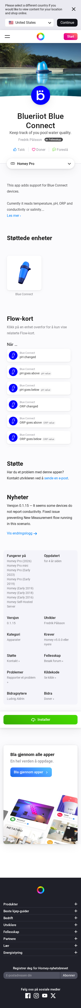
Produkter (10, 904)
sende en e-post (56, 478)
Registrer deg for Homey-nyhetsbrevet (40, 968)
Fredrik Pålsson (54, 623)
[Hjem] (40, 36)
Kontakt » (13, 661)
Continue (67, 23)
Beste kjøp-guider (16, 911)
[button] (29, 23)
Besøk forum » (53, 661)
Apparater (14, 639)
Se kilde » (50, 677)
